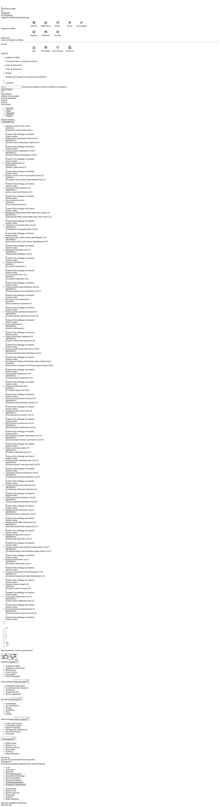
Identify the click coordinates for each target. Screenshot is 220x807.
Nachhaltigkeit (11, 704)
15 (7, 643)
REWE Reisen (11, 743)
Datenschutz (10, 770)
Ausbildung (10, 710)
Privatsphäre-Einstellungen (15, 776)
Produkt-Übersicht (12, 692)
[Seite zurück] (7, 628)
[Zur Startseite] (8, 4)
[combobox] (11, 87)
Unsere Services (11, 672)
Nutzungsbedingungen (14, 774)
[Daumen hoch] (5, 656)
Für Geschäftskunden (13, 694)
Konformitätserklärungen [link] (14, 782)
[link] (112, 59)
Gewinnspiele (10, 674)
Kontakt (8, 714)
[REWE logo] (4, 53)
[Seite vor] (7, 646)
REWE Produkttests (13, 676)
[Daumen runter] (13, 656)
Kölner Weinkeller (12, 754)
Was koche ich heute (13, 732)
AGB (8, 768)
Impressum (9, 772)
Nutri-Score (10, 734)
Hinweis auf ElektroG (13, 780)
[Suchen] (67, 87)
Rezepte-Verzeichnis (13, 728)
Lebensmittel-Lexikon (13, 725)
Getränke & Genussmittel (10, 96)
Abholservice (10, 690)
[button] (6, 132)
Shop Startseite (6, 94)
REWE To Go (11, 745)
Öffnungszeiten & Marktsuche (16, 730)
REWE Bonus (11, 670)
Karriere (8, 708)
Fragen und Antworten (14, 723)
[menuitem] (34, 24)
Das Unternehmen (12, 706)
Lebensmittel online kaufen (15, 686)
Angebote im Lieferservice (15, 668)
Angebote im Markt (13, 666)
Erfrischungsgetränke (8, 98)
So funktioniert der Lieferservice (17, 688)
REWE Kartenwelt (12, 747)
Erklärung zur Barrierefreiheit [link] (15, 785)
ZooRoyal (9, 752)
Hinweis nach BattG (13, 778)
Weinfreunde (10, 749)
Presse (8, 712)
